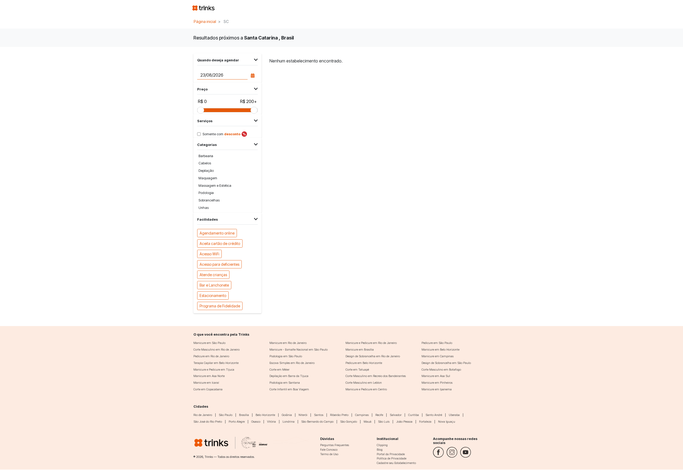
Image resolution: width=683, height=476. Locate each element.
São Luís (384, 421)
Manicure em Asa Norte (209, 376)
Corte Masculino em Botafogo (441, 369)
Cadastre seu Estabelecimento (396, 463)
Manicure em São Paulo (209, 343)
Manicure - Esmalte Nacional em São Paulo (298, 349)
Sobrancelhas (209, 200)
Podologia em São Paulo (285, 356)
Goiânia (287, 415)
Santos (318, 415)
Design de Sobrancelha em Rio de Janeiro (373, 356)
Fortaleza (425, 421)
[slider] (200, 110)
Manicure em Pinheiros (437, 382)
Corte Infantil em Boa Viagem (289, 389)
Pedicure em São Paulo (437, 343)
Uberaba (454, 415)
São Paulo (225, 415)
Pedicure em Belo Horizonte (364, 363)
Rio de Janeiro (202, 415)
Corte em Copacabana (208, 389)
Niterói (303, 415)
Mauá (367, 421)
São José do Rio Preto (207, 421)
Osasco (255, 421)
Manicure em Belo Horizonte (440, 349)
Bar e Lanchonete (214, 285)
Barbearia (205, 156)
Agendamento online (217, 233)
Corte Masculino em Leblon (364, 382)
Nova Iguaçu (446, 421)
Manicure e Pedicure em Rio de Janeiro (371, 343)
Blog (380, 449)
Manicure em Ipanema (437, 389)
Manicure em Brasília (360, 349)
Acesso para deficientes (219, 264)
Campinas (362, 415)
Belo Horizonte (265, 415)
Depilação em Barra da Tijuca (288, 376)
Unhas (203, 208)
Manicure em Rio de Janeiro (288, 343)
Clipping (382, 445)
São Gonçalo (348, 421)
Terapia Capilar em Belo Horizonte (216, 363)
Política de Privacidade (391, 458)
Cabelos (204, 163)
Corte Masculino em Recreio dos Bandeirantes (376, 376)
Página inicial (205, 21)
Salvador (396, 415)
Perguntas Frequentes (334, 445)
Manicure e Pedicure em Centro (366, 389)
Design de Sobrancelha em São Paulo (446, 363)
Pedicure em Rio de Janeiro (211, 356)
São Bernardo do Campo (317, 421)
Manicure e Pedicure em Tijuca (213, 369)
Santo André (434, 415)
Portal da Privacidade (391, 454)
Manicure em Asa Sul (436, 376)
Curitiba (413, 415)
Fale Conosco (328, 449)
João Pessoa (404, 421)
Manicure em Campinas (438, 356)
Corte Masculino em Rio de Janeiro (216, 349)
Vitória (271, 421)
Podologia (206, 193)
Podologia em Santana (284, 382)
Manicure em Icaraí (206, 382)
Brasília (244, 415)
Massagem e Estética (214, 186)
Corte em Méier (279, 369)
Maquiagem (207, 178)
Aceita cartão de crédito (220, 243)
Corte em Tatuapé (357, 369)
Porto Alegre (237, 421)
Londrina (289, 421)
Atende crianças (213, 274)
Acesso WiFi (209, 254)
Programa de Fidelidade (220, 306)
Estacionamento (213, 295)
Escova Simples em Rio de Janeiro (292, 363)
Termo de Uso (329, 454)
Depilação (206, 171)
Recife (379, 415)
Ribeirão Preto (339, 415)
